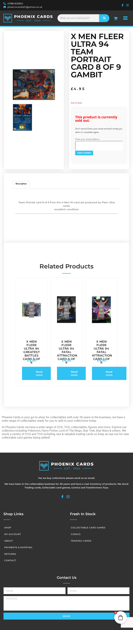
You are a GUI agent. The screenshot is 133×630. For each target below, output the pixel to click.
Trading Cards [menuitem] (81, 540)
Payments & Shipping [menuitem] (18, 547)
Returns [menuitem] (10, 554)
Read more (39, 373)
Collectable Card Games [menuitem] (88, 527)
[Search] (104, 18)
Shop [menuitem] (7, 527)
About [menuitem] (8, 540)
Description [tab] (21, 184)
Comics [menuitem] (76, 534)
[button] (125, 18)
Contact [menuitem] (10, 560)
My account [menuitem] (12, 534)
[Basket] (115, 18)
